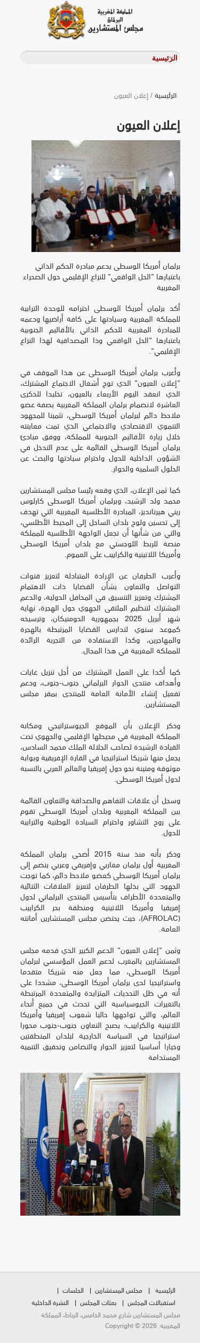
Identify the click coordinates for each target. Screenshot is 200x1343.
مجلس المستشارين (118, 1290)
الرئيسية (166, 94)
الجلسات (73, 1290)
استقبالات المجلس (151, 1302)
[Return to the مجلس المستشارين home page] (81, 20)
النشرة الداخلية (50, 1302)
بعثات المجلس (98, 1302)
